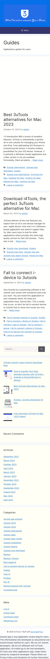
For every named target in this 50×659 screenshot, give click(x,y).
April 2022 (8, 500)
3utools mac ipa (31, 252)
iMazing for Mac (10, 181)
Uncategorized (10, 590)
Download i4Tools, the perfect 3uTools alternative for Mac (24, 203)
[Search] (41, 349)
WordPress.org (10, 621)
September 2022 (11, 488)
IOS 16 (6, 582)
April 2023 (8, 468)
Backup (6, 554)
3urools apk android (12, 519)
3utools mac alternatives (18, 174)
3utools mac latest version (15, 255)
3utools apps (9, 535)
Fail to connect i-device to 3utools (20, 275)
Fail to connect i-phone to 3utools (26, 328)
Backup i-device (10, 558)
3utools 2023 (9, 527)
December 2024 (11, 456)
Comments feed (10, 617)
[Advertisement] (25, 86)
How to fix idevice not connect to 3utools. (22, 332)
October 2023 (10, 464)
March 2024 (9, 460)
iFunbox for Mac (32, 178)
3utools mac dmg (15, 252)
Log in (6, 609)
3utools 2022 (9, 523)
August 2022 (9, 492)
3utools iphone (10, 546)
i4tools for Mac (36, 255)
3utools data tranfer (12, 539)
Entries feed (9, 613)
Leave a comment (15, 185)
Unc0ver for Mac (27, 181)
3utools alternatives (16, 167)
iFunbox (7, 578)
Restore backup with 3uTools (17, 586)
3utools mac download (17, 248)
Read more (38, 160)
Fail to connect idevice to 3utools (22, 317)
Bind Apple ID (9, 562)
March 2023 (9, 472)
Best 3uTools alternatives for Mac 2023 (22, 119)
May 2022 (8, 496)
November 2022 (11, 480)
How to (6, 574)
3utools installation (12, 543)
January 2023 (9, 476)
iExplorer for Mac (16, 178)
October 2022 (9, 484)
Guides (17, 171)
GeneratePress (37, 632)
